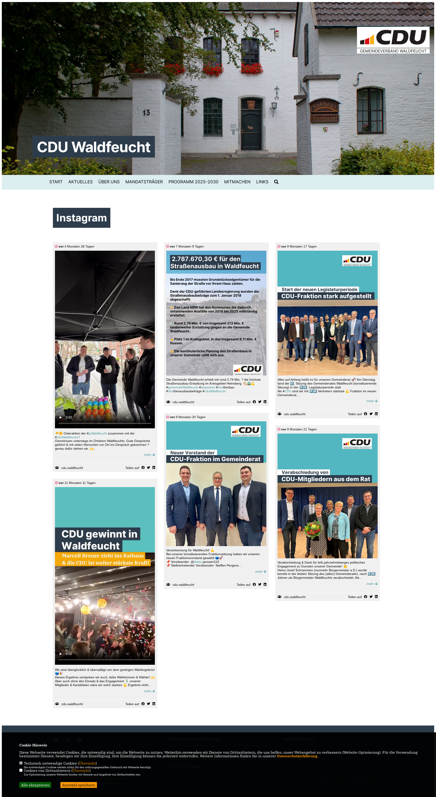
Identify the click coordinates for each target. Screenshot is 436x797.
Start (56, 182)
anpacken (208, 387)
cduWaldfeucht (67, 437)
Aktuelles (80, 182)
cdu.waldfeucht (72, 468)
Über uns (109, 182)
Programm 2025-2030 (193, 182)
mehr (148, 454)
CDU (288, 391)
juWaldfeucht (98, 433)
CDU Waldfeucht (94, 147)
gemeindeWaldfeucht (183, 387)
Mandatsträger (144, 182)
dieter (198, 562)
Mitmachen (237, 182)
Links (262, 182)
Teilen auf (132, 468)
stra (220, 387)
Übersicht (87, 763)
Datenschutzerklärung (297, 756)
